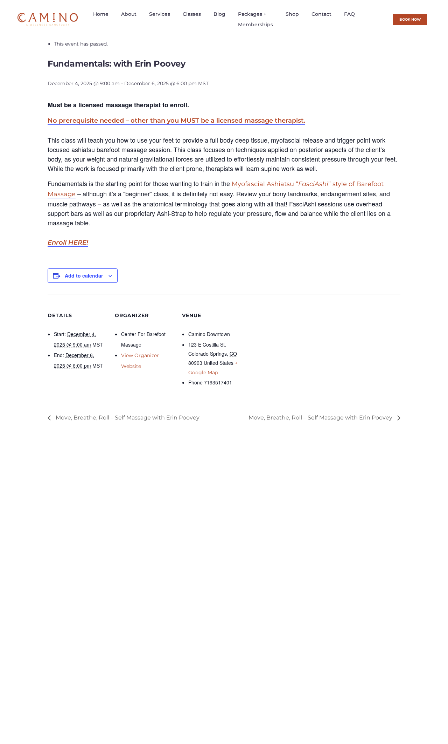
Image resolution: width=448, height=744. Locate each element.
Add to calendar (84, 275)
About (128, 14)
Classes (192, 14)
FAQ (349, 14)
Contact (321, 14)
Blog (219, 14)
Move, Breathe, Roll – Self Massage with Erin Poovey (127, 417)
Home (100, 14)
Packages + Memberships (255, 19)
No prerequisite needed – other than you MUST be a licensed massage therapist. (176, 120)
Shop (292, 14)
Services (159, 14)
